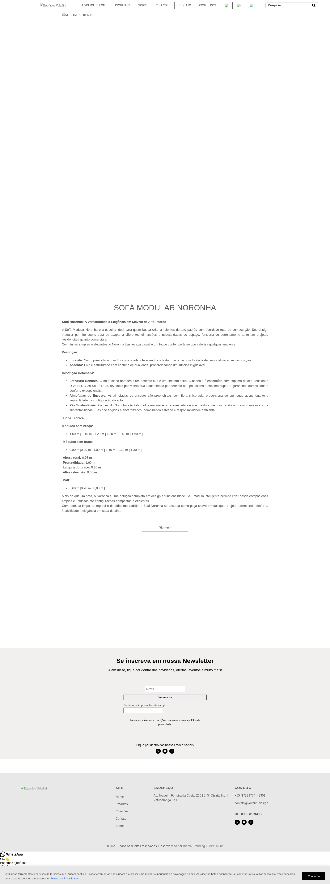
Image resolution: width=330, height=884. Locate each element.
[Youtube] (165, 751)
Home (120, 796)
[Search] (314, 5)
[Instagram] (158, 751)
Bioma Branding (194, 846)
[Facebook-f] (171, 751)
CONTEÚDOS (207, 5)
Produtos (122, 5)
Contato (121, 818)
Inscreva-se (165, 697)
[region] (165, 875)
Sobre (120, 825)
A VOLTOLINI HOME (94, 5)
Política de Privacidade (64, 878)
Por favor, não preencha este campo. (145, 705)
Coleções (122, 811)
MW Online (216, 846)
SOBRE (143, 5)
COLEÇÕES (163, 5)
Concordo (314, 876)
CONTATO (185, 5)
